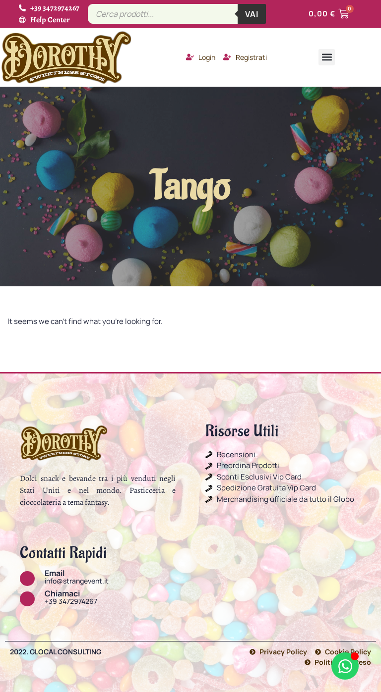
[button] (326, 57)
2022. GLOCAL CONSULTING (55, 651)
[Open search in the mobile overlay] (177, 14)
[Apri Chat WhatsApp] (345, 666)
